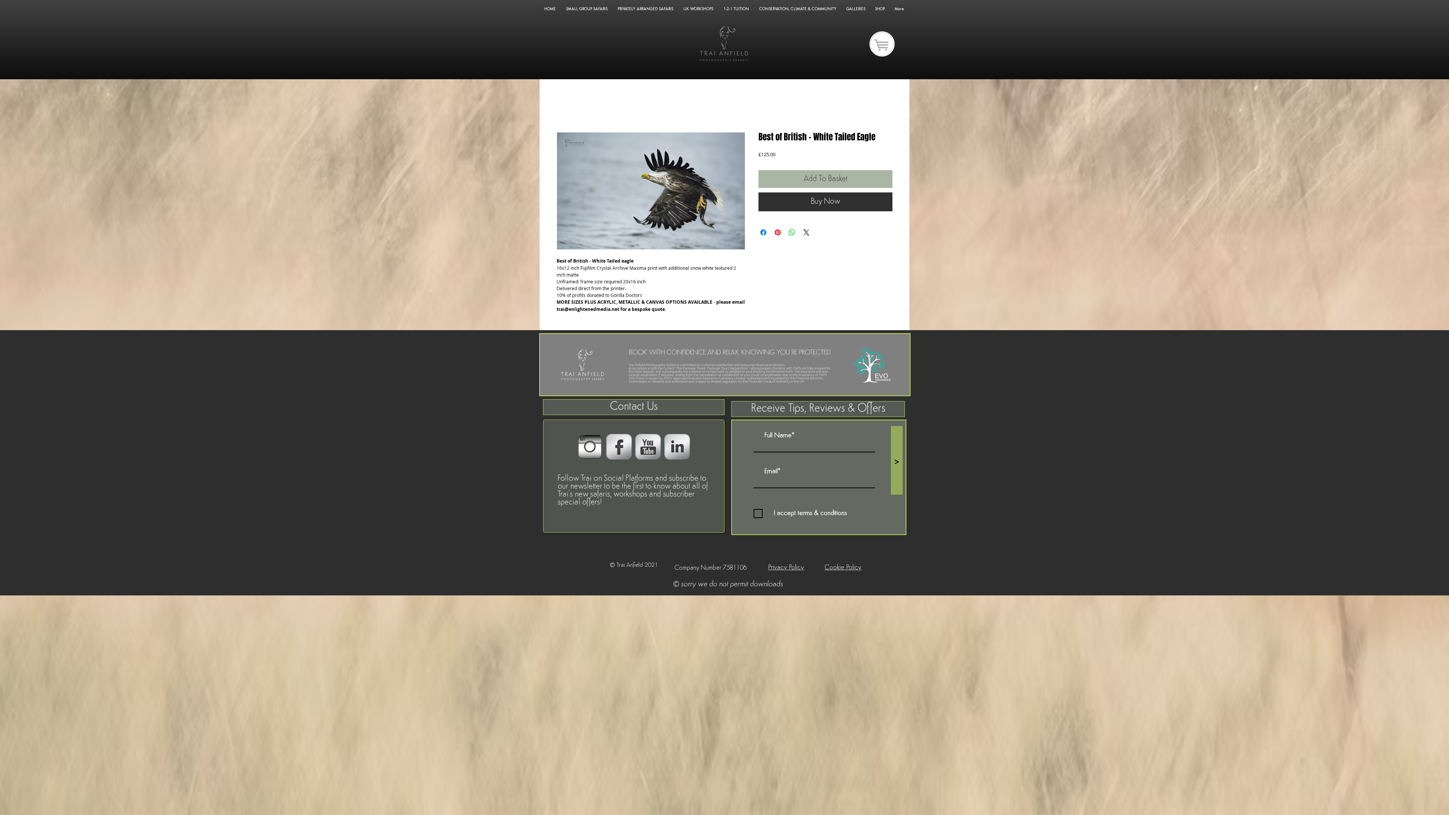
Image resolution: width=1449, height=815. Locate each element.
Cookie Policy (842, 567)
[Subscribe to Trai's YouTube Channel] (648, 447)
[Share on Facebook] (763, 232)
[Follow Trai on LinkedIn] (677, 447)
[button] (818, 409)
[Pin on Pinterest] (777, 232)
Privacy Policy (786, 567)
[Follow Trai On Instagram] (590, 447)
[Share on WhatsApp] (792, 232)
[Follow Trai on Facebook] (619, 447)
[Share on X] (806, 232)
